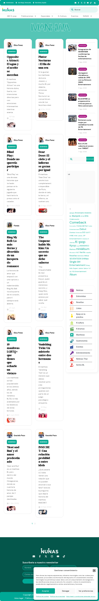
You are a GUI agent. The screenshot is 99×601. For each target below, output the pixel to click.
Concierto (73, 226)
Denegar (65, 591)
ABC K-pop (12, 16)
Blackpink (76, 216)
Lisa (78, 246)
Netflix (82, 252)
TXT (89, 268)
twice (86, 268)
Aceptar (45, 591)
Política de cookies (42, 596)
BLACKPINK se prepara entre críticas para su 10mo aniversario (85, 102)
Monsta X (73, 252)
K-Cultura (62, 16)
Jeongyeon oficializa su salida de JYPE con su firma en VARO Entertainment (84, 79)
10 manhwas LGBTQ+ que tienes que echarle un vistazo (13, 358)
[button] (94, 570)
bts (86, 215)
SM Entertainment (77, 263)
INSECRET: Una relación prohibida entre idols (44, 456)
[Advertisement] (81, 190)
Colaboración (74, 219)
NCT (77, 252)
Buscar (90, 159)
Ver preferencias (86, 591)
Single (73, 261)
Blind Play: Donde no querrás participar (13, 161)
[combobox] (83, 10)
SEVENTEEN (75, 258)
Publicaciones (27, 16)
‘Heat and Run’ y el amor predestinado (13, 454)
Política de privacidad (57, 596)
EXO (83, 232)
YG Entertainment (79, 271)
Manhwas (12, 51)
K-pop (80, 242)
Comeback (78, 222)
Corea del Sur (82, 226)
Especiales (45, 16)
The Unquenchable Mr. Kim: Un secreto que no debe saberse (45, 249)
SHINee (85, 258)
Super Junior (78, 268)
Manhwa (72, 249)
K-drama (84, 239)
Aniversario (79, 213)
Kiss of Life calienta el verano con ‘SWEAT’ (85, 146)
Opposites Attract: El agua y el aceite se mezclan (13, 66)
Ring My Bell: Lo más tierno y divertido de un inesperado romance (13, 251)
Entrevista (79, 232)
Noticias (82, 45)
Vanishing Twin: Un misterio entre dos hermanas (45, 353)
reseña (88, 252)
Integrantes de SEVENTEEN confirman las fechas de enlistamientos (84, 54)
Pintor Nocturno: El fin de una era (45, 62)
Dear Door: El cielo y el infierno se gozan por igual (44, 161)
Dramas (72, 232)
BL (70, 216)
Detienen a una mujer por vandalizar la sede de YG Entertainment (85, 124)
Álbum (73, 274)
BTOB (82, 216)
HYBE (71, 236)
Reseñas (73, 255)
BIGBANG (88, 213)
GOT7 (88, 232)
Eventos (74, 16)
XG (70, 272)
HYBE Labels (78, 236)
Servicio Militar (83, 256)
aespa (72, 213)
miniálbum (82, 249)
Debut (83, 229)
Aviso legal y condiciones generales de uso (80, 596)
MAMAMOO (84, 246)
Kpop (73, 245)
